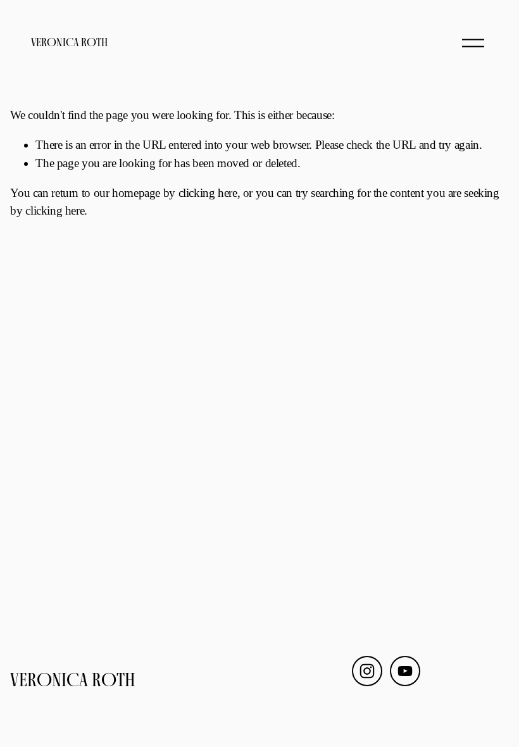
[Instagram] (367, 671)
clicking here (207, 192)
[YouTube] (405, 671)
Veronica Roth (69, 42)
